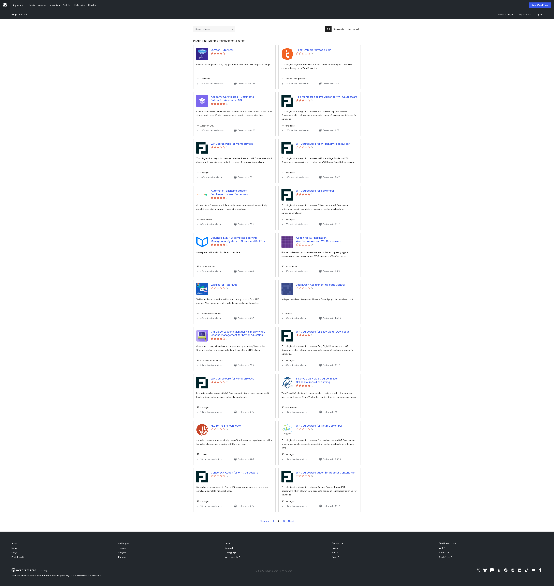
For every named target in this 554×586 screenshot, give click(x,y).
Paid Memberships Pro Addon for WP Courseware (326, 96)
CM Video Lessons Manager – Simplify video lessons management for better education (238, 333)
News (14, 548)
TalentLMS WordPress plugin (313, 49)
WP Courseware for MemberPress (232, 143)
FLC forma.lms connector (226, 425)
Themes (122, 548)
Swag (336, 557)
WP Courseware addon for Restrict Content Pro (325, 472)
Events (335, 548)
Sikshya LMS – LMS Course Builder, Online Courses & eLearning (317, 380)
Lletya (14, 552)
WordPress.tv (232, 557)
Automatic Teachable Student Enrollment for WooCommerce (229, 192)
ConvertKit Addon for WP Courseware (234, 472)
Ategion (122, 552)
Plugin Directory (19, 14)
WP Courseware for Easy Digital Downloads (323, 331)
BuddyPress (446, 557)
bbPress (444, 552)
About (14, 543)
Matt (442, 548)
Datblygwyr (230, 552)
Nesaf (291, 521)
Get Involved (338, 543)
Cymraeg (43, 570)
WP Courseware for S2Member (315, 190)
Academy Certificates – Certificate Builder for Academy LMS (232, 98)
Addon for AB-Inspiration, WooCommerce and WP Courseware (318, 239)
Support (229, 548)
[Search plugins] (232, 29)
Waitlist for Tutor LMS (224, 284)
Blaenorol (264, 521)
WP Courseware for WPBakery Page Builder (323, 143)
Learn (227, 543)
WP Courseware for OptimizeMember (319, 425)
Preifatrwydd (18, 557)
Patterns (122, 557)
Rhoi (335, 552)
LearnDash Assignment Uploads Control (320, 284)
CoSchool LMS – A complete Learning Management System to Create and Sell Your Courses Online (238, 239)
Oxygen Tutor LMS (222, 49)
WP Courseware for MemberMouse (232, 378)
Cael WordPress (539, 5)
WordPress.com (447, 543)
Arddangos (123, 543)
